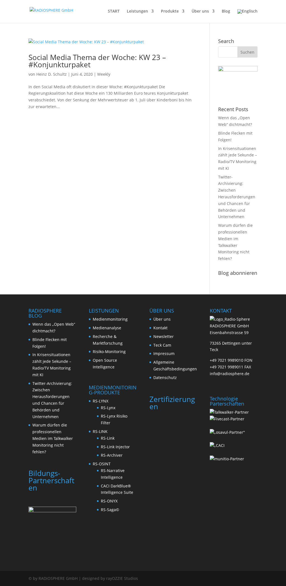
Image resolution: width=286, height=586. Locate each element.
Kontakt (160, 327)
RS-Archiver (112, 455)
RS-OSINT (102, 463)
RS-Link (108, 438)
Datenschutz (165, 377)
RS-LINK (100, 431)
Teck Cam (162, 345)
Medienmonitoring (110, 319)
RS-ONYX (109, 501)
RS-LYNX (100, 401)
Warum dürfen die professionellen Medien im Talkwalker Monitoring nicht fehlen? (52, 438)
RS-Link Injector (115, 446)
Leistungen (137, 11)
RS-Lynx (108, 407)
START (114, 11)
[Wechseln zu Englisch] (247, 16)
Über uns (200, 11)
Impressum (164, 353)
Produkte (170, 11)
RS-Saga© (110, 509)
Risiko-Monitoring (109, 351)
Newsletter (163, 336)
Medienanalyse (107, 327)
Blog (226, 11)
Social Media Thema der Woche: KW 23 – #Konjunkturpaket (97, 61)
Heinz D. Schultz (51, 74)
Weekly (103, 74)
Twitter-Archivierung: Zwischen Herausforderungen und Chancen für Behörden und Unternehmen (236, 197)
